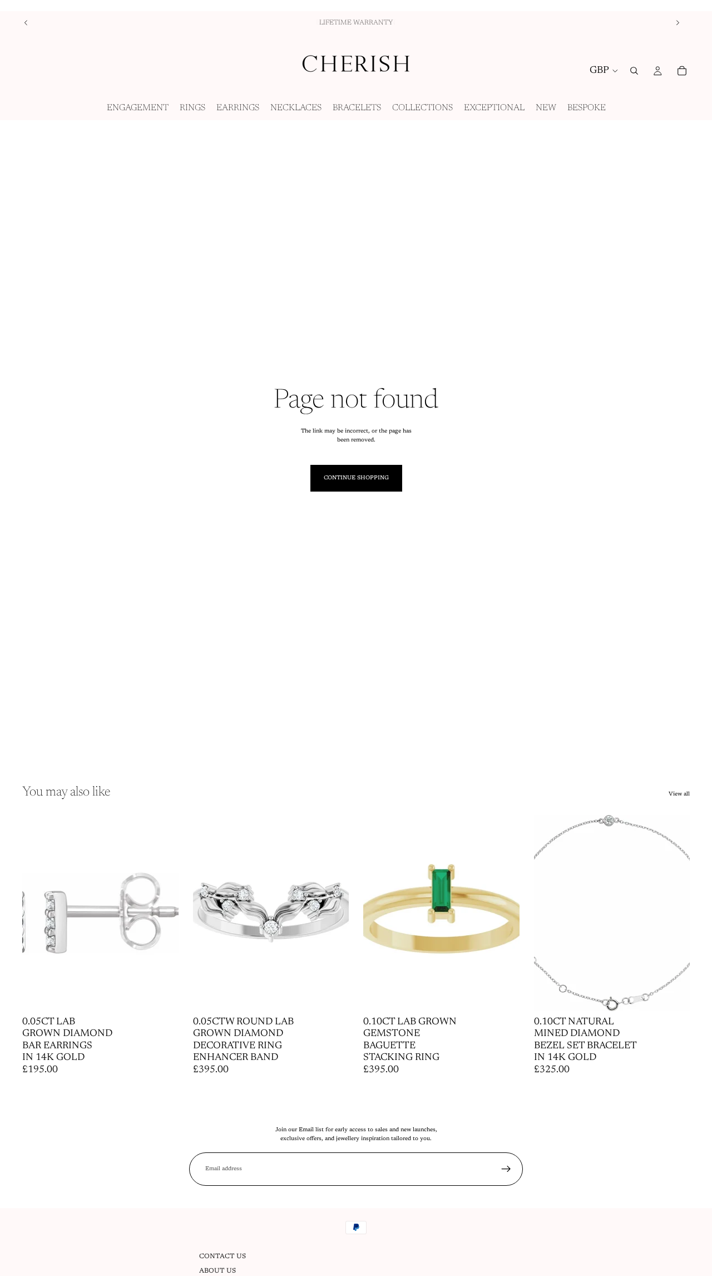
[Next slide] (677, 23)
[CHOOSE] (161, 994)
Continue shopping (356, 478)
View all (679, 794)
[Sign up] (506, 1169)
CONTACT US (222, 1256)
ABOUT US (217, 1271)
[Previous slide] (26, 23)
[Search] (634, 70)
